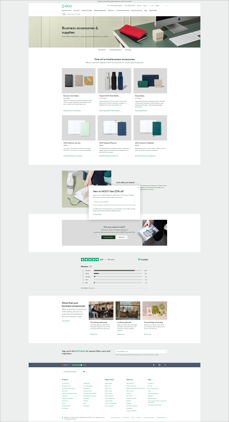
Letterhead (86, 383)
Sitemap (139, 417)
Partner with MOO (131, 411)
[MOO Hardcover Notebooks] (150, 127)
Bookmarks (65, 408)
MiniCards (65, 391)
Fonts (133, 417)
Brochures (65, 401)
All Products (65, 383)
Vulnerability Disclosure (154, 405)
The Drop (129, 396)
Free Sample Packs (129, 5)
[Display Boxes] (150, 80)
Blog (145, 10)
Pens (84, 403)
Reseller (128, 401)
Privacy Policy (143, 354)
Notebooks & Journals (89, 396)
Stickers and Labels (67, 398)
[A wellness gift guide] (128, 310)
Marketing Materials (100, 10)
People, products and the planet (135, 388)
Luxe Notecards (87, 386)
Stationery (111, 10)
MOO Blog (128, 50)
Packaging (129, 408)
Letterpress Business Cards (69, 393)
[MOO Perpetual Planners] (114, 127)
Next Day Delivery (153, 388)
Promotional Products (122, 10)
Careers (128, 393)
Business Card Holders (89, 393)
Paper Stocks (108, 383)
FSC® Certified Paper (111, 403)
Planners (85, 401)
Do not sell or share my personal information (157, 401)
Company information (148, 417)
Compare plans (108, 237)
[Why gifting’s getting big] (101, 310)
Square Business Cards (68, 388)
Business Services (137, 10)
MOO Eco (108, 386)
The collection (102, 50)
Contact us (151, 383)
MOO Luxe (108, 388)
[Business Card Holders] (79, 80)
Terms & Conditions (115, 417)
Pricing (150, 386)
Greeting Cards (66, 406)
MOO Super (108, 391)
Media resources (131, 386)
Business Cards (66, 10)
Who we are (129, 391)
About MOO (130, 383)
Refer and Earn (152, 398)
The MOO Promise (131, 406)
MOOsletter (80, 351)
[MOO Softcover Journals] (79, 127)
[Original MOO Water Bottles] (114, 80)
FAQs (149, 391)
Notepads (86, 398)
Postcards (76, 10)
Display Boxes (87, 391)
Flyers (63, 403)
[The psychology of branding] (154, 310)
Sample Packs (109, 401)
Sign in (145, 5)
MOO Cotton (108, 393)
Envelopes (86, 388)
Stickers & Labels (87, 10)
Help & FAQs (153, 10)
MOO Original (109, 396)
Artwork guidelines (153, 393)
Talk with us (122, 237)
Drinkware (86, 406)
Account (139, 5)
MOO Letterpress (110, 398)
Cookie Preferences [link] (161, 417)
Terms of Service (151, 354)
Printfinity (129, 403)
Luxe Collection (109, 406)
